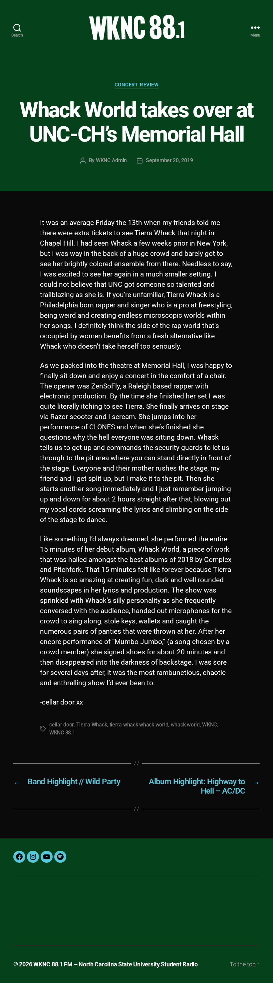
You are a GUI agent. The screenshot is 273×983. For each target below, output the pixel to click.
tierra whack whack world (139, 724)
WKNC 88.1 (62, 732)
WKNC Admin (111, 160)
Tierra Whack (91, 724)
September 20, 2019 (169, 160)
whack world (185, 724)
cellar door (61, 724)
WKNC (209, 724)
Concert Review (137, 85)
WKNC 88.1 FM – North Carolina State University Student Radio (115, 964)
